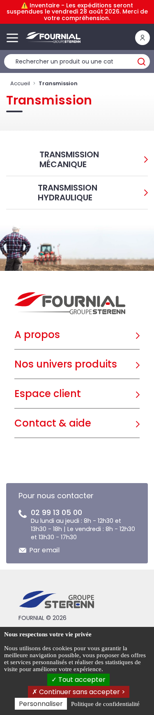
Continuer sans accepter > (81, 692)
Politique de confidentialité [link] (105, 704)
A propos (37, 334)
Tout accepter (81, 679)
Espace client (47, 393)
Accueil (20, 83)
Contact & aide (52, 423)
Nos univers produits (65, 364)
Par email (44, 550)
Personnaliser (41, 703)
